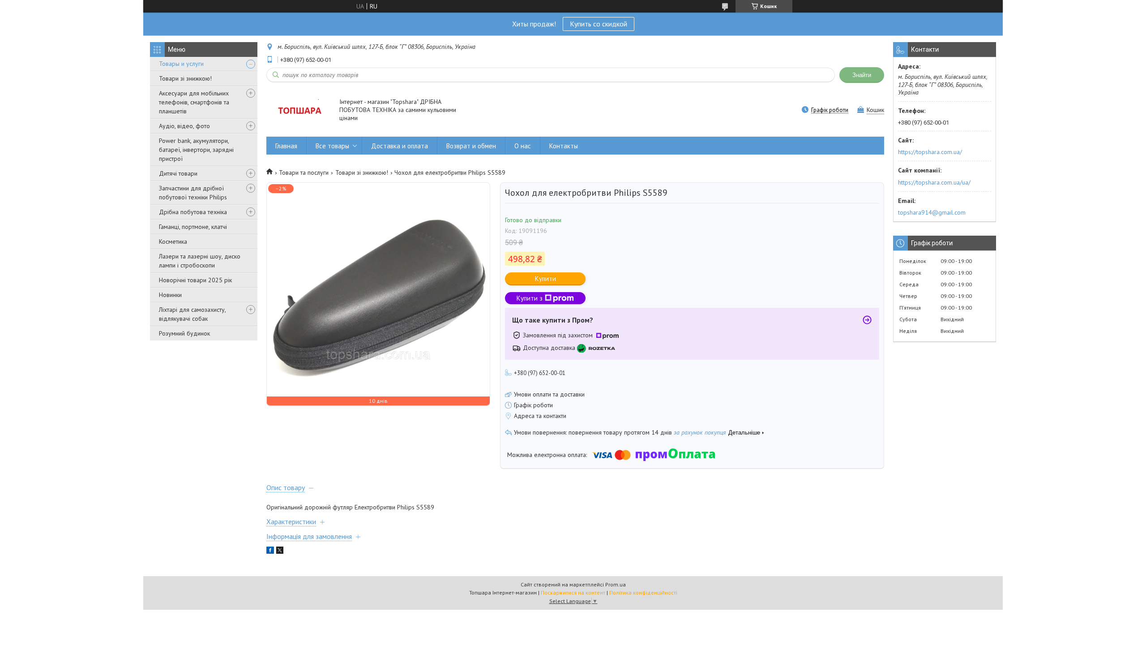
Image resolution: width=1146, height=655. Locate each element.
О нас (522, 145)
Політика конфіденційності (643, 592)
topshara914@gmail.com (932, 212)
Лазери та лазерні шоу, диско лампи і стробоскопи (199, 260)
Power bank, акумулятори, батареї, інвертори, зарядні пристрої (196, 150)
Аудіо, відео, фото (184, 126)
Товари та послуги (304, 172)
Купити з (530, 298)
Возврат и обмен (471, 145)
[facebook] (270, 551)
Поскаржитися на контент (573, 592)
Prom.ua (615, 584)
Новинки (170, 295)
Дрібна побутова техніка (193, 212)
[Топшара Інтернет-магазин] (298, 110)
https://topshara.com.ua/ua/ (934, 182)
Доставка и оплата (399, 145)
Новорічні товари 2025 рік (195, 280)
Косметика (173, 241)
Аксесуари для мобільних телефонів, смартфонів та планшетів (194, 102)
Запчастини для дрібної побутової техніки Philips (193, 192)
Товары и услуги (181, 64)
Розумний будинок (184, 333)
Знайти (861, 75)
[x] (279, 551)
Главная (286, 145)
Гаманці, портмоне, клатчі (193, 227)
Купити (545, 278)
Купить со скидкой (598, 23)
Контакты (563, 145)
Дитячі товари (178, 173)
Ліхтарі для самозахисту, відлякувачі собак (192, 314)
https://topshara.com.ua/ (930, 152)
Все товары (332, 145)
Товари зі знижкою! (185, 78)
